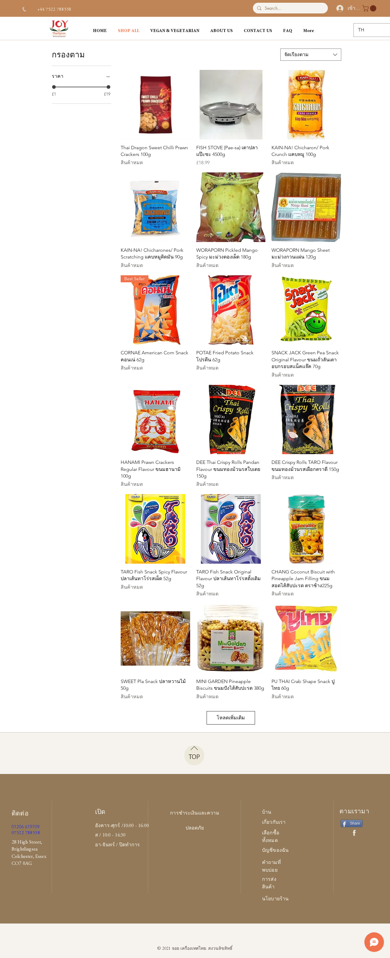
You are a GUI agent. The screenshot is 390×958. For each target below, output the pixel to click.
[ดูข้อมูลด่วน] (155, 104)
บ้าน (266, 812)
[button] (370, 8)
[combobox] (310, 55)
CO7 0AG (22, 863)
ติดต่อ (20, 814)
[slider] (54, 87)
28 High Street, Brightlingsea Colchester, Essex (29, 849)
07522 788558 (26, 833)
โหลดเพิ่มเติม (231, 718)
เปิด (100, 812)
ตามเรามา (354, 812)
